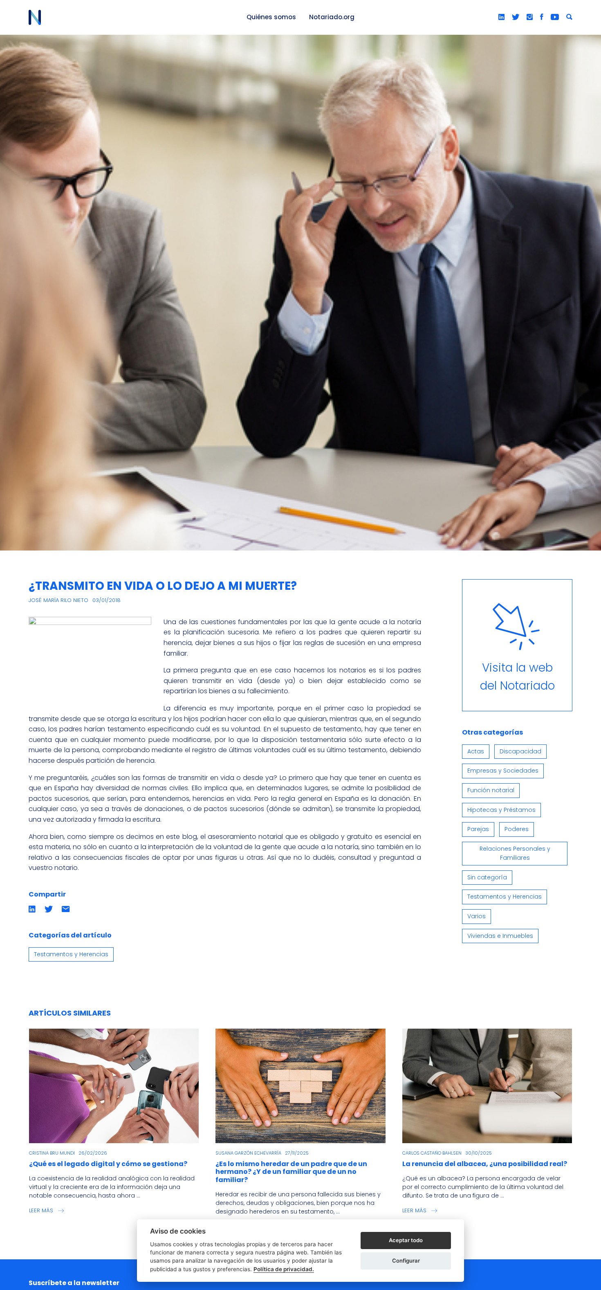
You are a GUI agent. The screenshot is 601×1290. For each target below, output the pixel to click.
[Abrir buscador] (569, 17)
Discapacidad (520, 751)
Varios (476, 916)
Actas (475, 751)
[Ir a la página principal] (128, 17)
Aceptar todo (406, 1240)
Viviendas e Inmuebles (500, 936)
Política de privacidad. (283, 1269)
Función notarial (490, 790)
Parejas (478, 829)
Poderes (517, 829)
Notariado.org (331, 17)
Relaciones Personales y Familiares (515, 853)
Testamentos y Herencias (71, 954)
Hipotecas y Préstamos (501, 810)
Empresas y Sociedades (502, 770)
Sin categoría (487, 877)
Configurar (406, 1260)
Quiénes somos (271, 17)
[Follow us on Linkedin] (501, 17)
